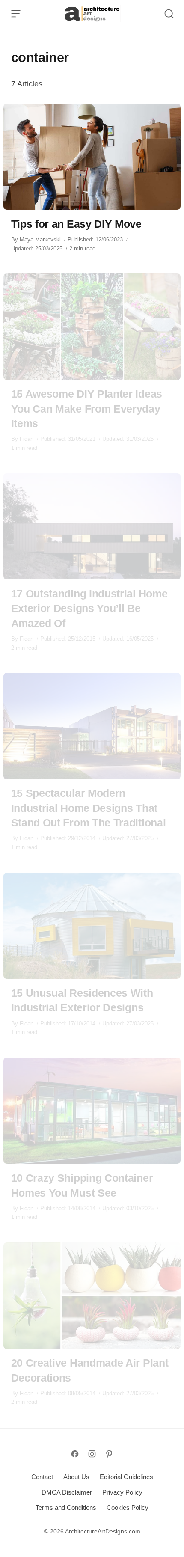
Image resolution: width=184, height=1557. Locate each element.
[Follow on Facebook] (75, 1454)
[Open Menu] (15, 13)
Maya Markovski (40, 239)
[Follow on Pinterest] (109, 1454)
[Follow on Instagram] (92, 1454)
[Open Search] (169, 13)
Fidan (26, 439)
